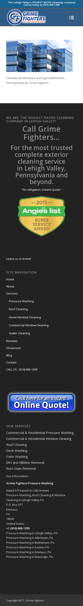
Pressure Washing (21, 301)
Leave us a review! (18, 259)
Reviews (11, 341)
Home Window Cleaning (25, 317)
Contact (11, 362)
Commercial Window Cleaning (28, 325)
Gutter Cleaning (19, 333)
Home (10, 279)
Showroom (13, 348)
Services (12, 293)
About (10, 286)
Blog (9, 355)
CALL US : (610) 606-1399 (21, 369)
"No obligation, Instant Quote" (41, 190)
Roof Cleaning (18, 309)
